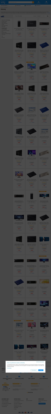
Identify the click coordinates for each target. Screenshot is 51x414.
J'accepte (40, 370)
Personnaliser (34, 370)
